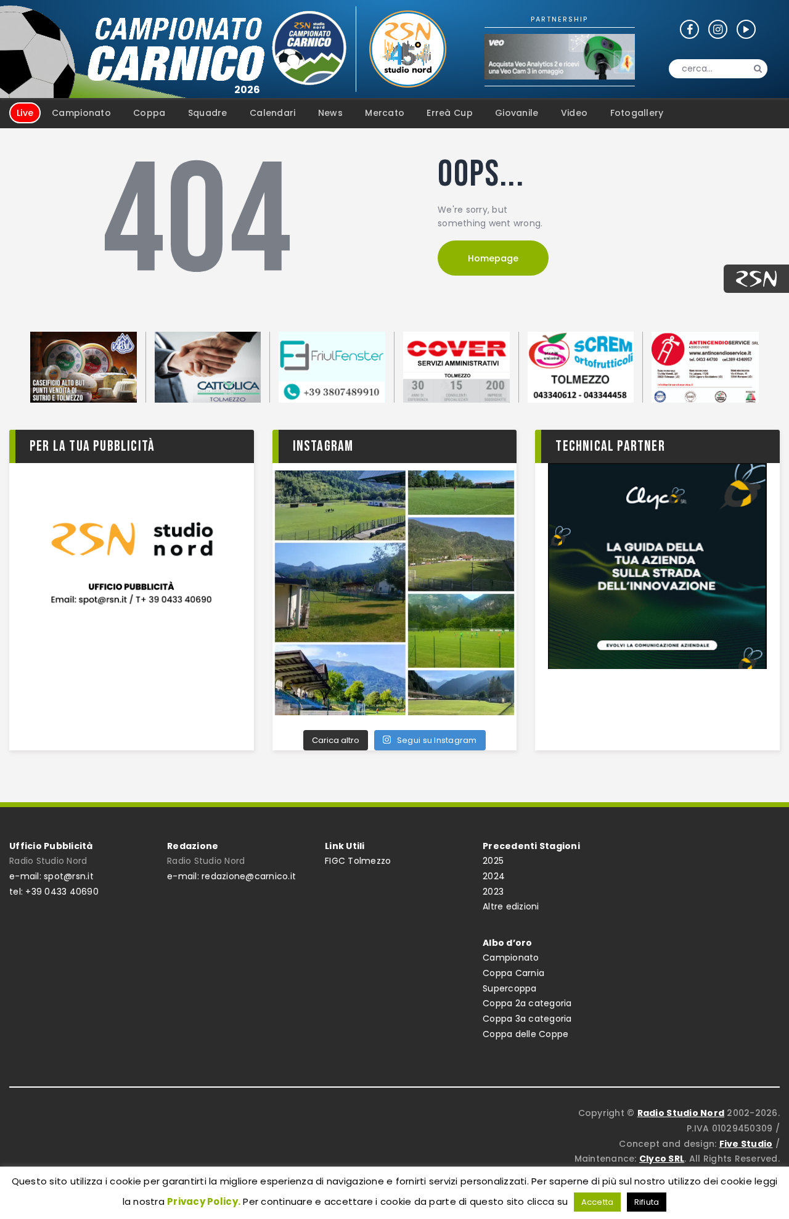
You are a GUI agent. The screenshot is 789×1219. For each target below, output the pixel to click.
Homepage (493, 258)
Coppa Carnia (513, 973)
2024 (494, 876)
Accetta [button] (597, 1202)
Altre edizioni (511, 906)
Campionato (511, 957)
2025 (493, 861)
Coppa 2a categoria (527, 1003)
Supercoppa (510, 988)
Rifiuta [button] (647, 1202)
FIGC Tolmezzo (358, 861)
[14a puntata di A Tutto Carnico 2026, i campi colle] (394, 592)
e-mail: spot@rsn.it (51, 876)
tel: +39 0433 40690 (54, 891)
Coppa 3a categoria (527, 1018)
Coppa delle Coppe (525, 1034)
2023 (493, 891)
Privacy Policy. (203, 1201)
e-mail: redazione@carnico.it (231, 876)
